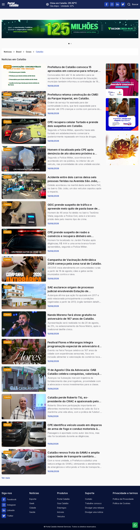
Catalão (39, 52)
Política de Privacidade (123, 499)
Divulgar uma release (94, 508)
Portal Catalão (63, 499)
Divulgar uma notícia (94, 512)
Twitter (10, 516)
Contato (88, 499)
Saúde (32, 512)
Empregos (61, 508)
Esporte (32, 499)
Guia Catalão (62, 503)
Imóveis (60, 512)
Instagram (11, 505)
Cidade (32, 508)
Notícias (8, 52)
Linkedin (11, 510)
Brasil (18, 52)
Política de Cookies (121, 503)
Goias (28, 52)
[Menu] (3, 4)
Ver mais (6, 478)
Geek (31, 503)
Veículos (61, 516)
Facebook (11, 499)
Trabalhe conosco (93, 503)
